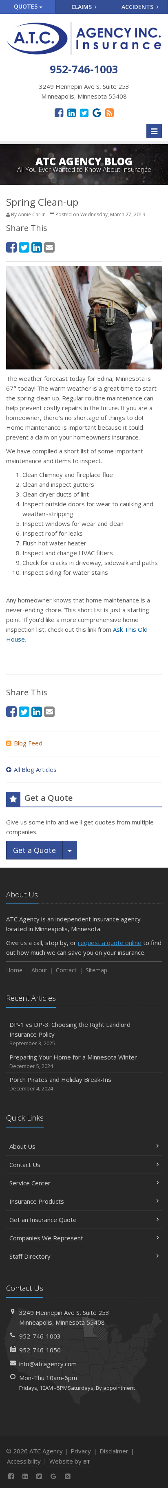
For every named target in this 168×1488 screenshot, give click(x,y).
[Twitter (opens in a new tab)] (84, 112)
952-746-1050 (40, 1350)
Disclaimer (113, 1451)
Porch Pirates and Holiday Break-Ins (60, 1083)
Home (14, 970)
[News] (109, 112)
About (39, 970)
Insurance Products (36, 1201)
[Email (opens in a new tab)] (49, 247)
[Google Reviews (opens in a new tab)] (97, 112)
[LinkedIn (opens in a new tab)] (71, 112)
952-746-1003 (40, 1336)
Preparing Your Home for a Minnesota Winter (73, 1061)
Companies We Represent (46, 1238)
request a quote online (109, 943)
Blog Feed (28, 743)
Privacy (81, 1451)
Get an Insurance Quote (43, 1219)
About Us (22, 1146)
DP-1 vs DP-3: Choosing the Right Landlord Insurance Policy (69, 1033)
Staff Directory (30, 1256)
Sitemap (96, 970)
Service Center (30, 1183)
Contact (66, 970)
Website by (70, 1461)
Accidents (138, 7)
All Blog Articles (35, 769)
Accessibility (24, 1461)
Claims (82, 7)
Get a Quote (34, 850)
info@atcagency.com (48, 1364)
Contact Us (24, 1165)
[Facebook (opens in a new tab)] (59, 112)
